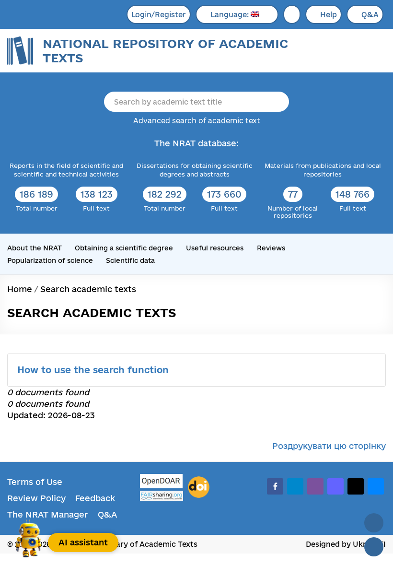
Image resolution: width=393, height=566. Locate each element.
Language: (230, 15)
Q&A (370, 15)
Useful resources (214, 248)
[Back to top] (373, 522)
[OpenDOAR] (161, 482)
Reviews (271, 248)
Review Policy (36, 498)
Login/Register (158, 15)
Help (328, 15)
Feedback (95, 498)
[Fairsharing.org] (161, 496)
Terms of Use (34, 481)
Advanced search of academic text (196, 121)
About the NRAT (34, 248)
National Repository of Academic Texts (165, 50)
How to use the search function (94, 370)
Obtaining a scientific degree (124, 248)
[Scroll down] (373, 546)
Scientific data (130, 260)
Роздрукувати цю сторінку (329, 445)
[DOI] (198, 487)
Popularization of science (50, 260)
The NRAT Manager (47, 514)
